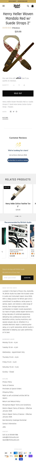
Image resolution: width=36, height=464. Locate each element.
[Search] (28, 6)
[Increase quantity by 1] (24, 85)
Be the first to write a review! (18, 160)
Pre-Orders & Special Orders (11, 389)
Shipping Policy (7, 392)
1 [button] (15, 216)
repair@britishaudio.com (10, 440)
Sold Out (18, 93)
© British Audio (18, 449)
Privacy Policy (7, 382)
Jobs (4, 427)
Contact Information (9, 424)
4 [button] (20, 216)
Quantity (5, 85)
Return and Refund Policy (11, 401)
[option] (18, 53)
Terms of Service (8, 385)
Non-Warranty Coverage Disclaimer (14, 420)
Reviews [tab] (5, 117)
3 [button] (18, 216)
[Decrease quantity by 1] (13, 85)
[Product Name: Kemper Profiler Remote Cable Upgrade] (17, 241)
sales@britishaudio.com (10, 437)
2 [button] (17, 216)
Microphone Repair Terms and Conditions (16, 405)
